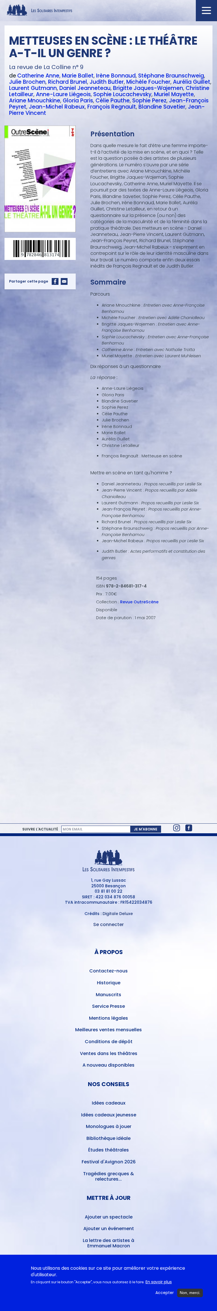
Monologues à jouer (108, 1126)
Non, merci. (190, 1292)
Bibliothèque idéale (108, 1138)
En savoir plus (159, 1282)
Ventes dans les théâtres (108, 1053)
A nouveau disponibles (108, 1065)
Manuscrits (108, 994)
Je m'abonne (145, 829)
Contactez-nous (108, 971)
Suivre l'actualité (40, 829)
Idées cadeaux (108, 1103)
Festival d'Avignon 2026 (109, 1162)
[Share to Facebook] (55, 281)
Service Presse (108, 1006)
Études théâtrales (108, 1150)
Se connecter (108, 924)
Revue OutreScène (139, 602)
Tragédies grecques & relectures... (108, 1176)
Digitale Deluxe (118, 913)
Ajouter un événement (108, 1228)
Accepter (164, 1292)
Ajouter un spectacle (109, 1217)
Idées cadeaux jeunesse (108, 1115)
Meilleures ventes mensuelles (108, 1029)
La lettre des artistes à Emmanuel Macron (108, 1243)
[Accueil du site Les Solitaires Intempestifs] (108, 10)
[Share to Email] (64, 281)
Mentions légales (108, 1018)
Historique (108, 983)
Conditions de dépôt (109, 1041)
